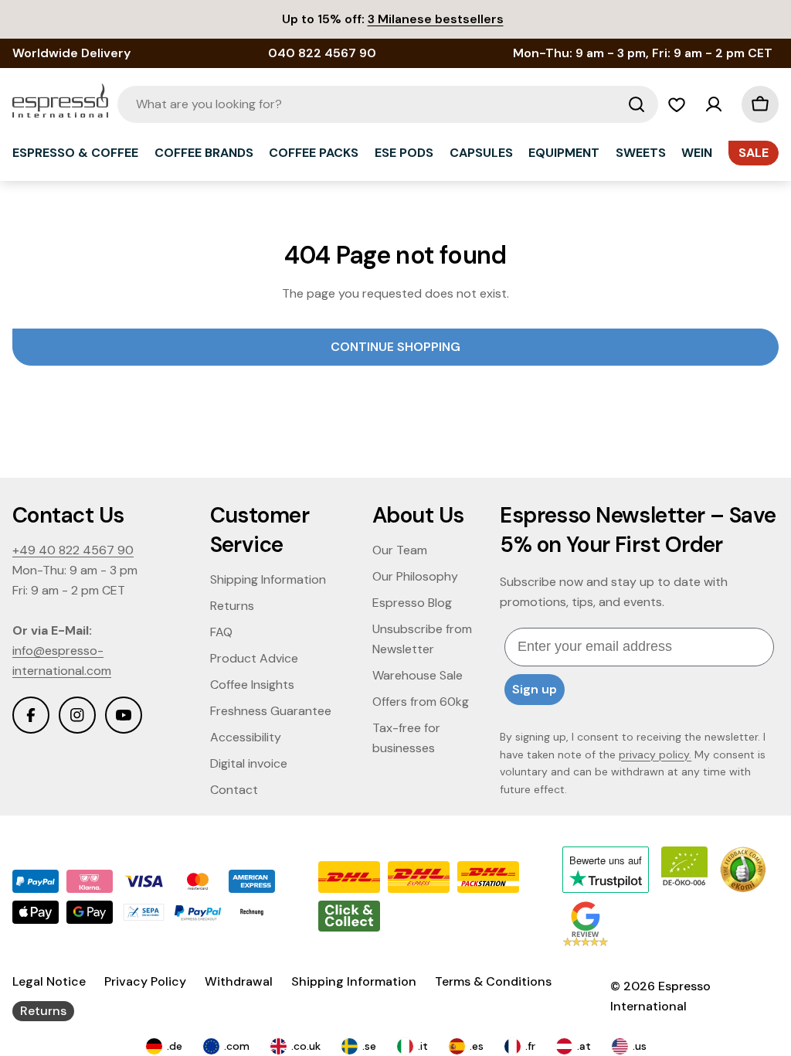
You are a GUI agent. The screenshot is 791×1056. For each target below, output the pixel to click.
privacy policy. (655, 754)
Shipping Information (353, 981)
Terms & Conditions (493, 981)
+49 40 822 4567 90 (73, 550)
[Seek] (636, 104)
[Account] (713, 104)
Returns (43, 1011)
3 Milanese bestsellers (436, 19)
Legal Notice (49, 981)
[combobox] (387, 104)
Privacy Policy (145, 981)
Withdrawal (239, 981)
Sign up (534, 689)
